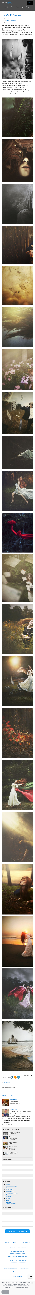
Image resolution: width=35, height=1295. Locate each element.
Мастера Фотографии (11, 20)
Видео (17, 7)
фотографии (10, 1238)
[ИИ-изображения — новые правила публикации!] (5, 1138)
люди (15, 1242)
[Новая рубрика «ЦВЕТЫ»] (5, 1144)
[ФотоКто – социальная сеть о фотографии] (7, 3)
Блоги (12, 7)
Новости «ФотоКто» (11, 1203)
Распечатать (7, 1082)
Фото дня (8, 1202)
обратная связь (25, 1242)
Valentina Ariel (13, 1099)
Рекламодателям (24, 1268)
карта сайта (22, 1247)
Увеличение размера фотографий (14, 1133)
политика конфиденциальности (17, 1256)
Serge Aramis (13, 1109)
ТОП (7, 1187)
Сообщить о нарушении (8, 1087)
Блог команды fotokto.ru (10, 1268)
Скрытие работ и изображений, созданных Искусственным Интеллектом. (13, 1155)
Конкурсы (8, 1196)
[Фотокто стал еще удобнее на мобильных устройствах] (5, 1149)
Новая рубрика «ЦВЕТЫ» (13, 1143)
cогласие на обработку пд (18, 1260)
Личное (8, 1200)
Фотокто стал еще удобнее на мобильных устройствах (13, 1148)
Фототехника (9, 1189)
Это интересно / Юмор (12, 1193)
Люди (27, 7)
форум (7, 1242)
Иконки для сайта (17, 1271)
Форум (23, 7)
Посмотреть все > (8, 1159)
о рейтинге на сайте (17, 1251)
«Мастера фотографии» (13, 18)
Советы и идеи (10, 1191)
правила (12, 1247)
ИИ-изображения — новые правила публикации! (14, 1138)
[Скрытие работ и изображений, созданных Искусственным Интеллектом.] (5, 1155)
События (8, 1198)
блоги (20, 1238)
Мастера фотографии (11, 1186)
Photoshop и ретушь (11, 1195)
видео (27, 1238)
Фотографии (6, 7)
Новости (8, 1184)
